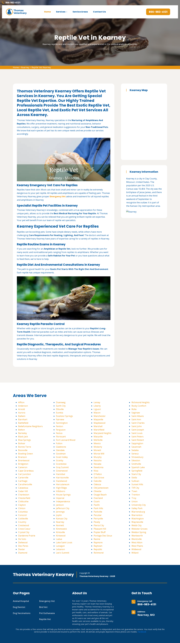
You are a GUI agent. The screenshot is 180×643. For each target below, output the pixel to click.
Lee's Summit (62, 552)
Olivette (97, 491)
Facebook (142, 632)
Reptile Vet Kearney (41, 67)
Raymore (98, 542)
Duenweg (60, 402)
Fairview (60, 419)
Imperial (60, 498)
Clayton (22, 504)
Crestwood (23, 525)
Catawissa (23, 487)
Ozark (97, 501)
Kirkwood (60, 535)
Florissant (61, 436)
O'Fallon (98, 474)
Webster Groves (139, 528)
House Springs (63, 494)
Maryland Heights (102, 433)
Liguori (97, 409)
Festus (59, 433)
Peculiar (98, 515)
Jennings (60, 511)
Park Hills (98, 508)
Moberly (98, 446)
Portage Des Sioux (103, 535)
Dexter (21, 549)
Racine (97, 539)
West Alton (137, 542)
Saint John (137, 426)
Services (60, 11)
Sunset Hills (137, 484)
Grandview (61, 463)
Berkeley (22, 433)
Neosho (98, 460)
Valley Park (137, 508)
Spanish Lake (138, 467)
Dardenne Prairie (26, 535)
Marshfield (99, 429)
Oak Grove (99, 477)
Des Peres (23, 545)
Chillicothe (23, 501)
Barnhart (22, 419)
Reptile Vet (45, 619)
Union (135, 501)
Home (47, 11)
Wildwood (136, 549)
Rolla (134, 409)
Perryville (98, 518)
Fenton (59, 426)
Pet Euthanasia (47, 613)
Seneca (135, 453)
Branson (22, 457)
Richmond (98, 552)
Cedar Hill (23, 491)
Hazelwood (61, 481)
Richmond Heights (141, 402)
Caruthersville (25, 484)
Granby (59, 460)
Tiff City (135, 487)
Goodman (61, 453)
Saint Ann (136, 419)
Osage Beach (100, 494)
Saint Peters (137, 436)
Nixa (96, 470)
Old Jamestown (101, 487)
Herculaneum (62, 484)
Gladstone (61, 446)
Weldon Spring (139, 532)
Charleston (23, 494)
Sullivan (135, 481)
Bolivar (21, 443)
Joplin (59, 515)
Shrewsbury (137, 457)
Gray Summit (62, 467)
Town (134, 491)
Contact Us (99, 11)
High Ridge (61, 487)
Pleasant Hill (100, 528)
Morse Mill (99, 453)
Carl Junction (24, 474)
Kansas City (61, 518)
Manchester (100, 416)
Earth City (61, 405)
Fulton (59, 443)
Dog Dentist (19, 607)
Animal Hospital (21, 601)
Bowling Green (25, 453)
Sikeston (136, 460)
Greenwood (61, 470)
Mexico (97, 443)
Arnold (21, 409)
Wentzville (137, 539)
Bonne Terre (24, 446)
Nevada (97, 463)
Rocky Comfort (139, 405)
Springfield (137, 470)
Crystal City (23, 532)
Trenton (136, 494)
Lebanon (60, 549)
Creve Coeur (24, 528)
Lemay (97, 402)
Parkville (98, 511)
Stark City (136, 474)
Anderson (23, 405)
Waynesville (137, 522)
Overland (98, 498)
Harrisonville (62, 477)
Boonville (22, 450)
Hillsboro (60, 491)
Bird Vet (43, 607)
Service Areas (80, 11)
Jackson (60, 504)
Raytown (98, 545)
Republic (98, 549)
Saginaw (136, 412)
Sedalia (135, 450)
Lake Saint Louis (64, 542)
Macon (97, 412)
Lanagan (60, 545)
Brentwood (23, 460)
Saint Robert (138, 440)
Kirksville (60, 532)
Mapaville (98, 419)
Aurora (21, 412)
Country (22, 522)
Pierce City (99, 525)
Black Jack (23, 436)
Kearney (25, 67)
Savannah (136, 446)
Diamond (22, 552)
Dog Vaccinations (21, 613)
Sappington (137, 443)
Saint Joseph (138, 429)
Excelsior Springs (64, 416)
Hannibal (60, 474)
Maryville (98, 436)
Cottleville (23, 518)
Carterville (23, 477)
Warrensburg (138, 511)
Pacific (97, 504)
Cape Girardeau (26, 470)
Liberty (97, 405)
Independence (63, 501)
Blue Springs (24, 440)
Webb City (137, 525)
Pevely (97, 522)
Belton (21, 429)
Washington (138, 518)
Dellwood (22, 542)
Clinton (21, 508)
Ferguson (60, 429)
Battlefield (23, 422)
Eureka (59, 412)
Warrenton (137, 515)
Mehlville (98, 440)
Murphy (98, 457)
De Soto (22, 539)
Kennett (60, 525)
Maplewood (99, 422)
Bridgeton (23, 463)
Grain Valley (62, 457)
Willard (135, 552)
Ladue (59, 539)
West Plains (137, 545)
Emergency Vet (58, 196)
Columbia (23, 511)
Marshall (98, 426)
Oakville (97, 481)
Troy (134, 498)
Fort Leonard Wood (65, 440)
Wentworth (137, 535)
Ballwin (21, 416)
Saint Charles (138, 422)
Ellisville (60, 409)
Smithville (136, 463)
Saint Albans (138, 416)
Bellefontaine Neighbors (30, 426)
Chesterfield (24, 498)
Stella (134, 477)
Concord (22, 515)
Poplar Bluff (100, 532)
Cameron (22, 467)
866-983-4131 (146, 604)
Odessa (97, 484)
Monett (97, 450)
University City (139, 504)
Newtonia (98, 467)
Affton (21, 402)
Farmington (62, 422)
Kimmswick (61, 528)
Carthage (22, 481)
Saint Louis (137, 433)
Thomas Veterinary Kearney (43, 574)
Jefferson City (62, 508)
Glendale (60, 450)
